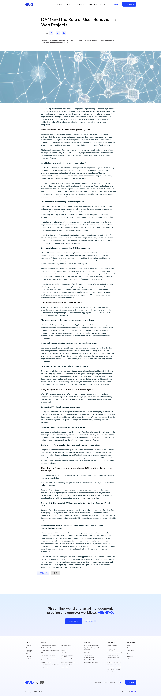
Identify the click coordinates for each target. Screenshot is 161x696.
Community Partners (29, 651)
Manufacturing (112, 671)
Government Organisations (111, 649)
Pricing (102, 4)
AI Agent (63, 652)
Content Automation (46, 647)
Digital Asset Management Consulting (91, 648)
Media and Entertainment (115, 652)
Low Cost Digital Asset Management (67, 655)
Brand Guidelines (65, 647)
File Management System (48, 655)
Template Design (45, 662)
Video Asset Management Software (48, 659)
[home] (29, 4)
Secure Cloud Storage (67, 664)
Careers (28, 656)
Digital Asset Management (48, 645)
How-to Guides (129, 653)
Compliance (64, 650)
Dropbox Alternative (89, 659)
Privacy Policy (98, 682)
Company (28, 645)
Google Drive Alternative (91, 662)
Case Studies (93, 4)
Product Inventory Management (50, 650)
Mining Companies (113, 655)
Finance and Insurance (114, 669)
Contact (28, 658)
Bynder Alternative (89, 657)
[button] (60, 4)
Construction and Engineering (112, 646)
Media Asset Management (91, 645)
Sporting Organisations (114, 662)
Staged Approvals (66, 645)
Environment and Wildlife (114, 667)
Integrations (44, 667)
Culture (28, 647)
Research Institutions (113, 657)
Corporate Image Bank (67, 658)
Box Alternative (88, 655)
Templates (130, 656)
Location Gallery (65, 667)
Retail (109, 659)
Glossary (129, 647)
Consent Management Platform (50, 664)
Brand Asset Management (68, 662)
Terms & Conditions (109, 682)
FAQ (128, 658)
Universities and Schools (114, 664)
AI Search (43, 652)
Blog (128, 645)
